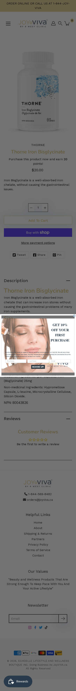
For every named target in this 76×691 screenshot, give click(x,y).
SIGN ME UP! (38, 366)
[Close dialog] (74, 316)
